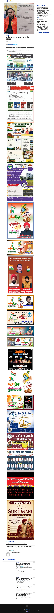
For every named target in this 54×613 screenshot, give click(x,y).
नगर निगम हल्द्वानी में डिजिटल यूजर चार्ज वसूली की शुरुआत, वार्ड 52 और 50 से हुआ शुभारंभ (19, 546)
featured (12, 550)
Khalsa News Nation (28, 609)
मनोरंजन (28, 1)
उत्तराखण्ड (18, 1)
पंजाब (21, 1)
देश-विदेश (24, 1)
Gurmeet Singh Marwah (12, 41)
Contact (26, 607)
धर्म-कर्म (34, 1)
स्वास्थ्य (37, 1)
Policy (30, 607)
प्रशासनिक (18, 3)
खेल (31, 1)
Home (24, 607)
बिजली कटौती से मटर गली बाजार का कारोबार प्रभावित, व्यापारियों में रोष (16, 544)
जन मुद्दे (22, 3)
